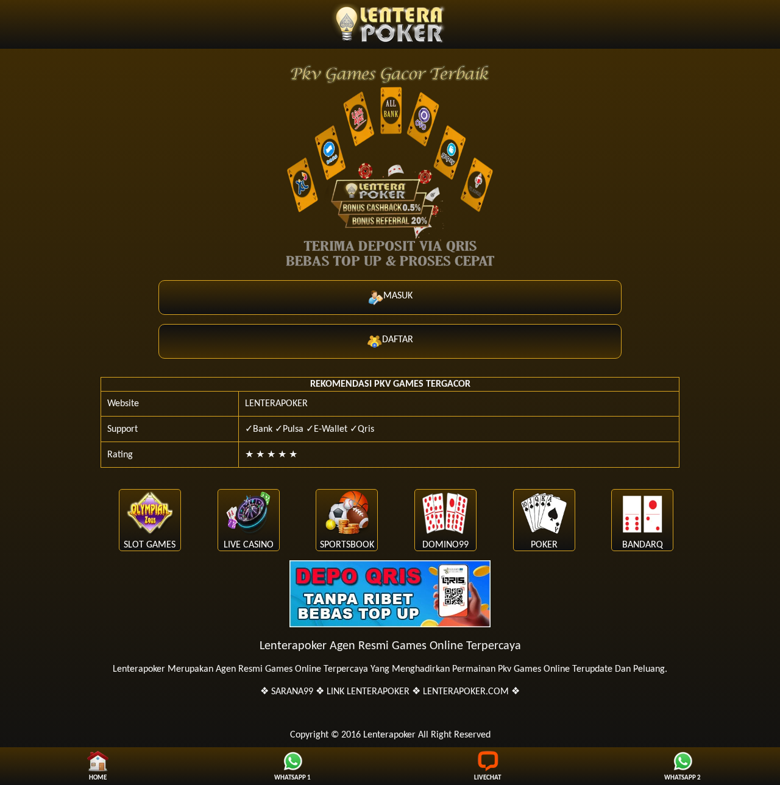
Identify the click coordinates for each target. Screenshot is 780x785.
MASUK (398, 296)
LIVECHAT (487, 778)
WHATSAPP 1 (292, 778)
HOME (98, 778)
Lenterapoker (139, 669)
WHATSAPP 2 (682, 778)
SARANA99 (292, 692)
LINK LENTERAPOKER (368, 692)
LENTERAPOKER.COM (466, 692)
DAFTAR (397, 340)
